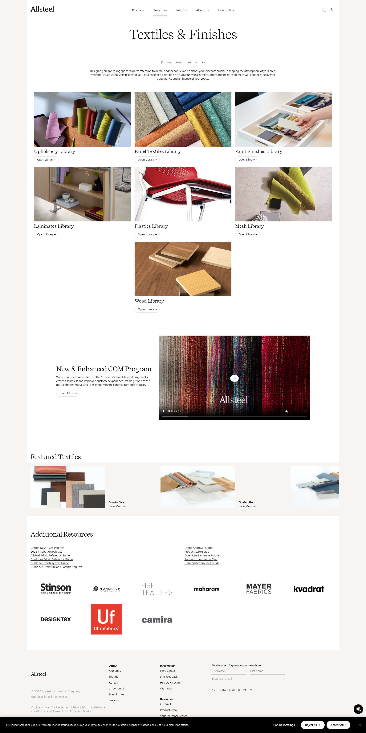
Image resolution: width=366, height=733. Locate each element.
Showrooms (116, 688)
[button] (324, 10)
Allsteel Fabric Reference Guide (50, 555)
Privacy (77, 707)
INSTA (222, 690)
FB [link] (203, 62)
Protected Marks (80, 711)
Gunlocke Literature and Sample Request (56, 566)
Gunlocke (37, 696)
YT (244, 690)
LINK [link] (188, 62)
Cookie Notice (40, 707)
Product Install (169, 710)
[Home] (68, 674)
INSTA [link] (179, 62)
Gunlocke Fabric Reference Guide (51, 559)
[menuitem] (73, 502)
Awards (114, 700)
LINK (232, 690)
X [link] (196, 62)
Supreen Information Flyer (201, 559)
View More (115, 506)
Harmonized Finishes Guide (202, 563)
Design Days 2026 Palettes (47, 547)
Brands (113, 676)
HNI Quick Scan (170, 682)
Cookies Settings (284, 725)
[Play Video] (234, 378)
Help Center (167, 670)
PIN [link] (169, 62)
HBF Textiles (59, 696)
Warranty (166, 688)
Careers (114, 682)
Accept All (337, 725)
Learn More (66, 393)
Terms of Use (60, 711)
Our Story (115, 670)
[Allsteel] (42, 9)
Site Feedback (169, 676)
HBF (48, 696)
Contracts (166, 704)
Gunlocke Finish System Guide (49, 563)
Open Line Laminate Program (203, 555)
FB (251, 690)
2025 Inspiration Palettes (46, 551)
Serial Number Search (173, 716)
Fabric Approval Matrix (199, 547)
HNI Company (71, 691)
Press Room (116, 694)
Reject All (311, 725)
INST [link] (90, 502)
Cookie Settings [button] (61, 707)
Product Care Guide (197, 551)
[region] (183, 725)
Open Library (45, 159)
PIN (213, 690)
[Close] (360, 724)
